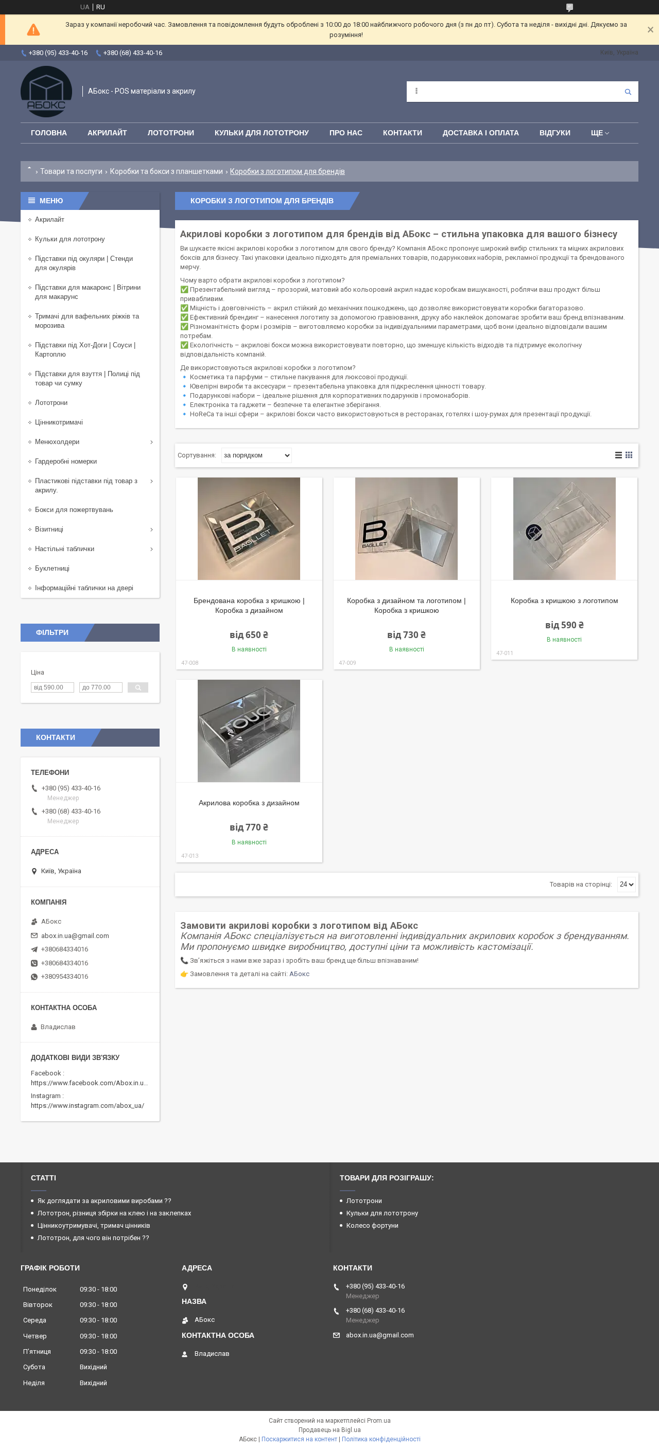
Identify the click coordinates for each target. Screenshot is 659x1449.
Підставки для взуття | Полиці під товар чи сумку (87, 378)
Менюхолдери (57, 442)
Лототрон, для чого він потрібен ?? (93, 1238)
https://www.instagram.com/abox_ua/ (87, 1105)
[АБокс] (46, 91)
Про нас (346, 133)
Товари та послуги (71, 171)
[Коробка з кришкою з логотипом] (564, 529)
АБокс (299, 974)
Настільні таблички (64, 549)
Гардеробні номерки (66, 461)
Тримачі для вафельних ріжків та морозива (87, 320)
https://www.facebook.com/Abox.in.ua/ (90, 1083)
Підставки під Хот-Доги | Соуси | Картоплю (85, 349)
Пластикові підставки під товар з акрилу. (86, 485)
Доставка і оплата (481, 133)
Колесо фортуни (372, 1225)
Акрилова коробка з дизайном (249, 803)
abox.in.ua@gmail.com (75, 936)
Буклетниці (52, 568)
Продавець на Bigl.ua (330, 1430)
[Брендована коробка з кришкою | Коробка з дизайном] (249, 529)
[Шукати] (628, 91)
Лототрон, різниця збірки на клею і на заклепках (114, 1213)
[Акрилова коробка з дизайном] (249, 731)
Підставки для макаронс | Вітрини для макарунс (88, 292)
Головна (49, 133)
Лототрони (171, 133)
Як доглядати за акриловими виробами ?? (104, 1201)
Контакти (402, 133)
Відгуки (555, 133)
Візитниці (49, 529)
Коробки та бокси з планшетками (166, 171)
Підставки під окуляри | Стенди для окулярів (84, 263)
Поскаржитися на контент (299, 1439)
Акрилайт (107, 133)
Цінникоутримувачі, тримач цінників (94, 1225)
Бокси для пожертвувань (74, 510)
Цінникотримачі (59, 422)
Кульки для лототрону (262, 133)
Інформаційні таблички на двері (84, 588)
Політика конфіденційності (381, 1439)
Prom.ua (379, 1420)
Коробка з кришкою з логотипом (564, 600)
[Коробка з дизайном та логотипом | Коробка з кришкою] (407, 529)
